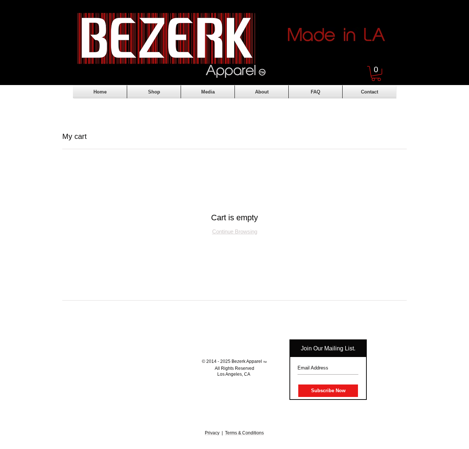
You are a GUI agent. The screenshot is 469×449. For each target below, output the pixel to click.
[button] (376, 73)
